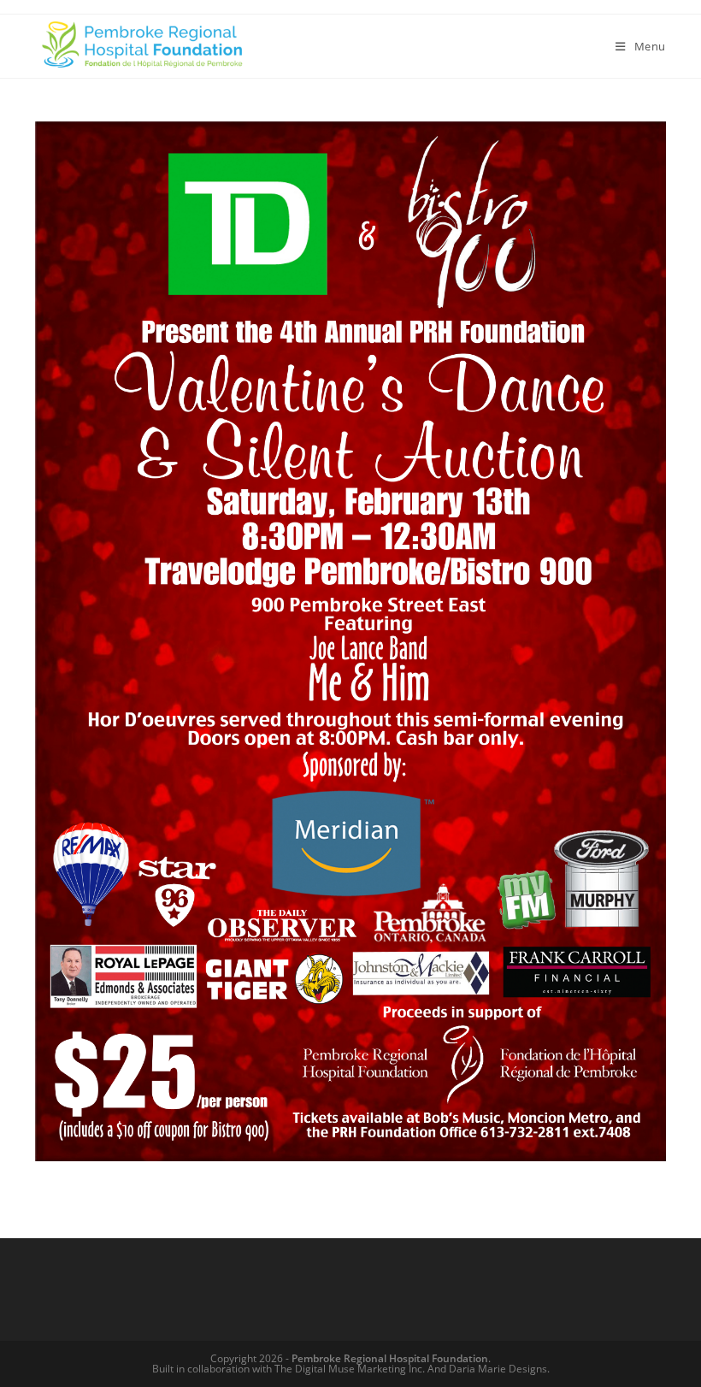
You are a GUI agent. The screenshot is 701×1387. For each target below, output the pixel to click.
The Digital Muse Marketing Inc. (349, 1368)
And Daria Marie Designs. (488, 1368)
